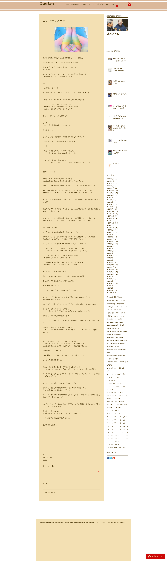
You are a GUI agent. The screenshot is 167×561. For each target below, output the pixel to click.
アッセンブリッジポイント (115, 398)
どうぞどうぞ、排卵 (113, 386)
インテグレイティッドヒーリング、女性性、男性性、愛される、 (117, 426)
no (118, 346)
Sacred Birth (120, 319)
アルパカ (109, 404)
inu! (108, 343)
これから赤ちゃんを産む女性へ (116, 368)
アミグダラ (110, 401)
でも (118, 380)
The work (121, 322)
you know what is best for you (116, 355)
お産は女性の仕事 (112, 362)
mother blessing (111, 346)
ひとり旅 (122, 386)
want (108, 352)
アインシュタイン (112, 395)
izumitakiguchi (114, 343)
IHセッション (124, 307)
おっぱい (109, 359)
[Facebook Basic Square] (108, 458)
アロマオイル (111, 407)
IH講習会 (109, 316)
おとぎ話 (116, 359)
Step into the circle (112, 322)
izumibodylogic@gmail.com (62, 522)
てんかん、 (116, 377)
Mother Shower (111, 319)
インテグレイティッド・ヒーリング (117, 432)
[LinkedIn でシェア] (53, 466)
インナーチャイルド (113, 441)
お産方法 (121, 362)
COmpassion (120, 303)
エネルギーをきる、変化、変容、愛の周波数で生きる (117, 447)
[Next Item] (125, 24)
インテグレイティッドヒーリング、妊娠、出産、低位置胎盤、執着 (117, 429)
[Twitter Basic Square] (110, 458)
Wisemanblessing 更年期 (114, 325)
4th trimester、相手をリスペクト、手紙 (117, 300)
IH (117, 307)
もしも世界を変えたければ (115, 392)
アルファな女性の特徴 (120, 404)
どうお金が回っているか (114, 383)
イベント (120, 414)
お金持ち (109, 365)
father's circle (110, 337)
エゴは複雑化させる (113, 444)
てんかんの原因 (111, 380)
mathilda (122, 343)
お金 (126, 362)
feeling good (119, 337)
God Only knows (111, 307)
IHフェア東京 (117, 310)
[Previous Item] (110, 24)
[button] (129, 4)
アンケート (119, 407)
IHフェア (109, 310)
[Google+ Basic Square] (113, 458)
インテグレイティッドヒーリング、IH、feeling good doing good (117, 420)
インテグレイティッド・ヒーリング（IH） (117, 438)
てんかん (109, 377)
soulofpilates (122, 349)
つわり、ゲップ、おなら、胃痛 (116, 374)
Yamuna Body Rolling (113, 328)
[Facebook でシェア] (44, 466)
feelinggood (110, 340)
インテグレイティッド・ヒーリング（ (117, 435)
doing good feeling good (114, 334)
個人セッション (47, 457)
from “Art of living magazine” (117, 522)
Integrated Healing (118, 316)
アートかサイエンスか (113, 411)
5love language (111, 303)
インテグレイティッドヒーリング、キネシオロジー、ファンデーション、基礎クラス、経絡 (117, 423)
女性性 (45, 460)
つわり (109, 371)
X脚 (123, 325)
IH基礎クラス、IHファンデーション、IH (117, 313)
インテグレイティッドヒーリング (117, 417)
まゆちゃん (110, 389)
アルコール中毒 (119, 401)
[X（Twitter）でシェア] (48, 466)
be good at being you (113, 331)
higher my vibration (121, 340)
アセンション (123, 395)
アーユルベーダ (111, 414)
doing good (123, 331)
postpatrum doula (112, 349)
